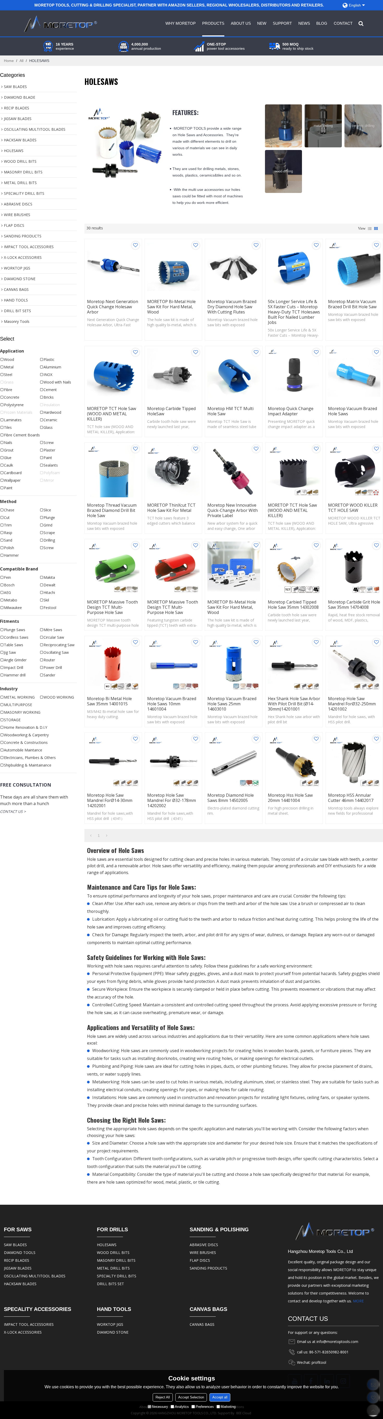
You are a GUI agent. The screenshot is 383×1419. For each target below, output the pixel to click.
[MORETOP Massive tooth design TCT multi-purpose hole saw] (113, 568)
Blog (321, 23)
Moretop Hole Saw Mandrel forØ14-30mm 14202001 (109, 800)
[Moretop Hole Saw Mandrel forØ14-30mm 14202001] (113, 761)
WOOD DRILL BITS (113, 1252)
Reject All (163, 1397)
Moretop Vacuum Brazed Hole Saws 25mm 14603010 (231, 704)
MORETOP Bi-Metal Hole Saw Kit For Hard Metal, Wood (171, 307)
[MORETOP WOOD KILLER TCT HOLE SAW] (354, 471)
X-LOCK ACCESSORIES (23, 1332)
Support (282, 23)
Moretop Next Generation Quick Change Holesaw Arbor (112, 307)
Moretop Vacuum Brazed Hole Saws (352, 411)
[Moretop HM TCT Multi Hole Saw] (233, 374)
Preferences (205, 1407)
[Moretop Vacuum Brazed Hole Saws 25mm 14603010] (233, 664)
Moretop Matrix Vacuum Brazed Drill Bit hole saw (352, 304)
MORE (358, 1300)
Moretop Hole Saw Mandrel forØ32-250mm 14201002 (352, 704)
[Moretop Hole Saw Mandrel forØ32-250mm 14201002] (354, 664)
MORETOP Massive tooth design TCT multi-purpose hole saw (112, 607)
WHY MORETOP (180, 23)
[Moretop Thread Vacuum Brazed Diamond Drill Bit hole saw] (113, 471)
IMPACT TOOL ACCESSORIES (29, 1324)
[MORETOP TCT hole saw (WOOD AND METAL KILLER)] (113, 374)
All (21, 61)
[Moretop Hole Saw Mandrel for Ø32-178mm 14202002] (173, 761)
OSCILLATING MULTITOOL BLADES (34, 1275)
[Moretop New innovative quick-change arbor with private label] (233, 471)
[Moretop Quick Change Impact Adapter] (294, 374)
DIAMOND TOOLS (19, 1252)
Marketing (228, 1407)
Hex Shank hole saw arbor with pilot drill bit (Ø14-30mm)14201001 (294, 704)
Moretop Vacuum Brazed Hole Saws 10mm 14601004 (171, 704)
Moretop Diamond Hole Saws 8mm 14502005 (230, 798)
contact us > (13, 811)
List (370, 228)
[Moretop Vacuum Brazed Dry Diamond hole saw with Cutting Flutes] (233, 267)
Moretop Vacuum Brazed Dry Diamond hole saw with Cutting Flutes (231, 307)
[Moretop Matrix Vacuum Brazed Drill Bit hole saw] (354, 267)
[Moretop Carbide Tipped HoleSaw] (173, 374)
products (213, 23)
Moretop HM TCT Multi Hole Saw (230, 411)
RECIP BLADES (16, 1260)
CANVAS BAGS (202, 1324)
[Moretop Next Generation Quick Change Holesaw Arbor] (113, 267)
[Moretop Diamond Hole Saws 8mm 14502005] (233, 761)
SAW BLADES (15, 1244)
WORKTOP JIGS (110, 1324)
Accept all (219, 1397)
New (261, 23)
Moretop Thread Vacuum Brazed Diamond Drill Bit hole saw (112, 510)
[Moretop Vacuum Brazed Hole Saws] (354, 374)
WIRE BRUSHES (203, 1252)
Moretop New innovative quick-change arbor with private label (232, 510)
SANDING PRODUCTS (208, 1268)
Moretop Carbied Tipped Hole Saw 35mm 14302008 (293, 604)
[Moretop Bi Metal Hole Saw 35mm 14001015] (113, 664)
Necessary (160, 1407)
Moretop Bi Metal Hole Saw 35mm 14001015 (109, 701)
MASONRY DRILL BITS (116, 1260)
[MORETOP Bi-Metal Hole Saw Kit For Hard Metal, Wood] (173, 267)
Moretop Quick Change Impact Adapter (290, 411)
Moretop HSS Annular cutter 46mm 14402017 (350, 798)
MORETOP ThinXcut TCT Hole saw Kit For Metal (171, 508)
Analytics (182, 1407)
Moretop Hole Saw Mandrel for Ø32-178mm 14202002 (171, 800)
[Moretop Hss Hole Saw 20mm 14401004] (294, 761)
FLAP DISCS (200, 1260)
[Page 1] (91, 835)
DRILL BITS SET (110, 1283)
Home (9, 61)
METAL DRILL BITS (113, 1268)
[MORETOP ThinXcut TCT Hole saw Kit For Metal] (173, 471)
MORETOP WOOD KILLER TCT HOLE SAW (353, 508)
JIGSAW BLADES (18, 1268)
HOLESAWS (106, 1244)
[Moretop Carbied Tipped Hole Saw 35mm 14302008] (294, 568)
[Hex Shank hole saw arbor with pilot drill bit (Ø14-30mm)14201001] (294, 664)
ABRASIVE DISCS (204, 1244)
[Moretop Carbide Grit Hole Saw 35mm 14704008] (354, 568)
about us (241, 23)
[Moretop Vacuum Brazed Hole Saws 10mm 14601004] (173, 664)
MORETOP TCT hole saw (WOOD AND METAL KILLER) (111, 414)
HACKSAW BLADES (20, 1283)
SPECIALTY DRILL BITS (116, 1275)
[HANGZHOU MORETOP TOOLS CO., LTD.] (59, 23)
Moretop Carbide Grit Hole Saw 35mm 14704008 (354, 604)
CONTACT (343, 23)
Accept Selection (191, 1397)
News (304, 23)
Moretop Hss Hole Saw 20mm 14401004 (290, 798)
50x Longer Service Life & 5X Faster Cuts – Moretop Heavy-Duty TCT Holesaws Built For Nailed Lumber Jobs (294, 312)
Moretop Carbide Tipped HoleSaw (171, 411)
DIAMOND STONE (112, 1332)
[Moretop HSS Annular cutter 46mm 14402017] (354, 761)
